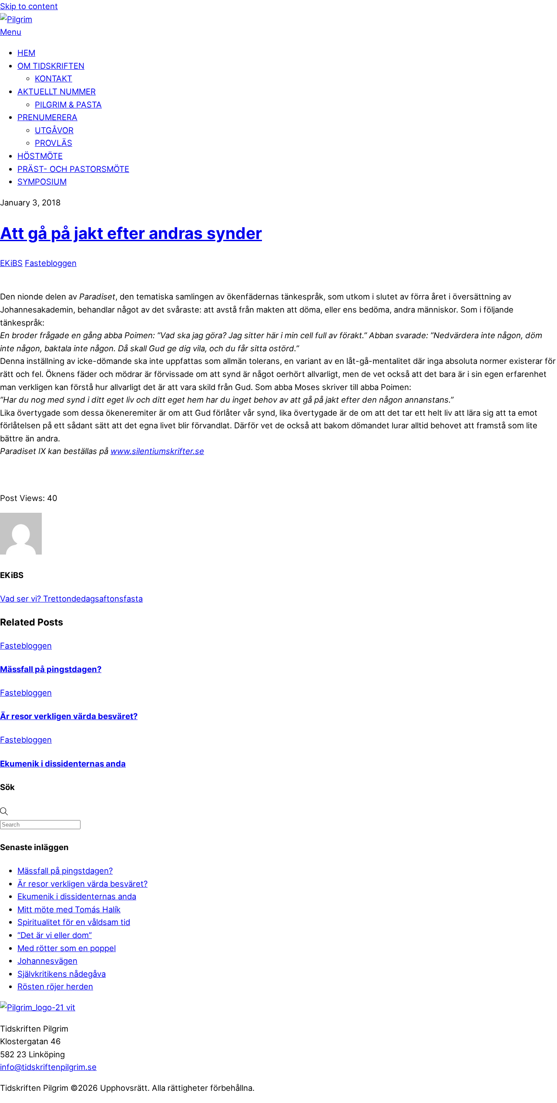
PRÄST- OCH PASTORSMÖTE (73, 169)
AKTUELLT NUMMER (56, 91)
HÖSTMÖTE (40, 156)
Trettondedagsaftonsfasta (92, 598)
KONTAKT (53, 78)
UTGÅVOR (54, 130)
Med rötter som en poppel (66, 948)
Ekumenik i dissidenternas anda (63, 763)
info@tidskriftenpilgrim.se (48, 1067)
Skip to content (29, 6)
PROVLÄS (53, 143)
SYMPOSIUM (42, 181)
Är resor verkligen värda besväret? (69, 716)
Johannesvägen (47, 960)
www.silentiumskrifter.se (157, 451)
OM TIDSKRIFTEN (50, 66)
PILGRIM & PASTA (68, 104)
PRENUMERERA (47, 117)
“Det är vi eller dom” (54, 935)
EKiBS (11, 263)
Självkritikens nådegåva (61, 974)
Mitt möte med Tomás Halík (69, 909)
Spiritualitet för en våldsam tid (73, 922)
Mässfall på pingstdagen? (50, 669)
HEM (26, 52)
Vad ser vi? (20, 598)
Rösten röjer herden (55, 986)
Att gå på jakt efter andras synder (131, 233)
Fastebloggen (51, 263)
